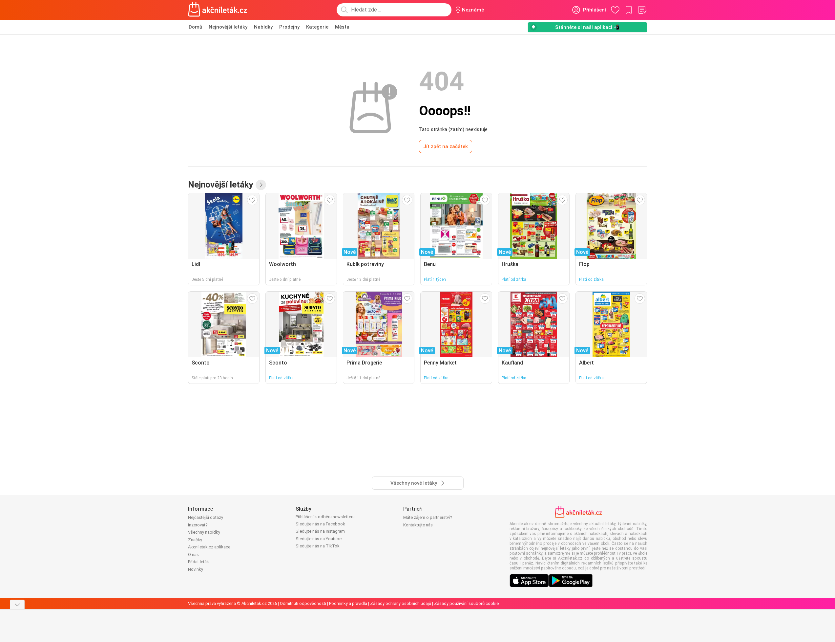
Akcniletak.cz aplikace (209, 546)
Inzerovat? (198, 524)
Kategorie (317, 27)
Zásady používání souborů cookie (466, 603)
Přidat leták (198, 561)
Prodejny (289, 27)
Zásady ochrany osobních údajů (400, 603)
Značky (195, 539)
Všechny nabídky (204, 532)
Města (342, 27)
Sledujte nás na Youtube (319, 538)
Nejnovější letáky (228, 27)
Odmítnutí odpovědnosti (303, 603)
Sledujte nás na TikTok (318, 545)
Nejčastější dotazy (205, 517)
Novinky (195, 569)
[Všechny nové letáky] (261, 185)
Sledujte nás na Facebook (320, 523)
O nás (193, 554)
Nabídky (263, 27)
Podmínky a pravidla (348, 603)
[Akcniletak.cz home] (217, 10)
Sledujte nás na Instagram (320, 531)
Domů (195, 27)
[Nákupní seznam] (642, 10)
